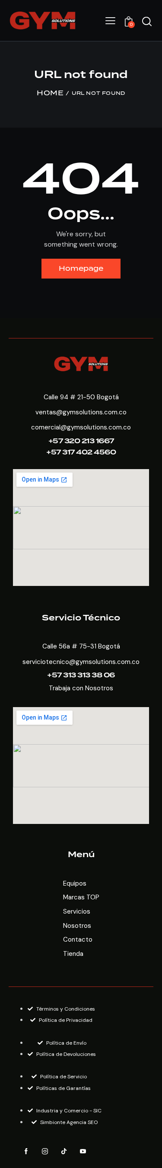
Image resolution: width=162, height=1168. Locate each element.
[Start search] (146, 21)
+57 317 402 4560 (81, 452)
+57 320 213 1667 (81, 441)
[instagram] (45, 1151)
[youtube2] (83, 1151)
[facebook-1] (26, 1151)
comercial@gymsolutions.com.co (81, 427)
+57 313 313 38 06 (81, 675)
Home (50, 93)
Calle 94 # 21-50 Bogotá (81, 397)
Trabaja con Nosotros (81, 688)
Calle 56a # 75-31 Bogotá (81, 646)
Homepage (81, 268)
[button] (110, 20)
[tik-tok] (64, 1151)
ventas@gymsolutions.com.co (81, 412)
